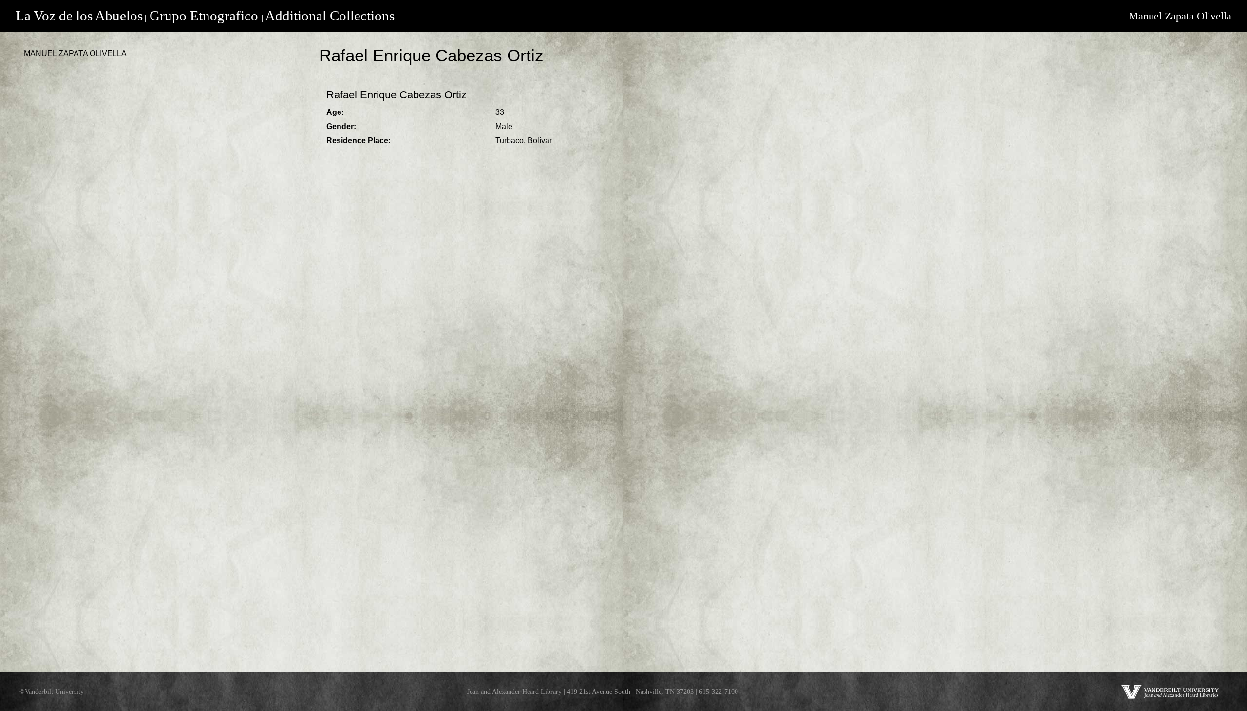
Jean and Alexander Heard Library (514, 691)
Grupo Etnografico (204, 15)
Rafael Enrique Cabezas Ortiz (396, 95)
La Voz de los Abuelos (79, 15)
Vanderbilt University (54, 691)
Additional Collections (330, 15)
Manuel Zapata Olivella (1180, 16)
